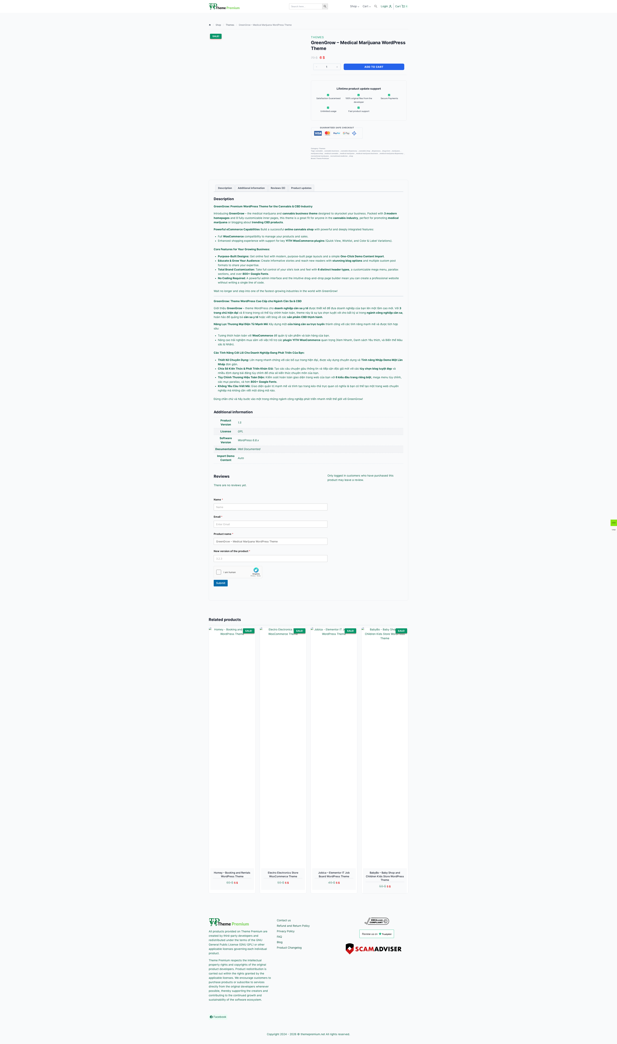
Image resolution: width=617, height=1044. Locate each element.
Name (218, 499)
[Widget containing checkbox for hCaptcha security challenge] (238, 572)
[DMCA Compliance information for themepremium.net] (376, 921)
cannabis (319, 151)
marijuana (396, 151)
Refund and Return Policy (293, 925)
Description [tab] (225, 188)
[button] (376, 6)
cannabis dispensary (349, 151)
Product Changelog (289, 947)
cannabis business (331, 151)
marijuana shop (317, 153)
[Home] (210, 24)
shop (351, 156)
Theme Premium (322, 158)
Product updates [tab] (301, 188)
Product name (223, 533)
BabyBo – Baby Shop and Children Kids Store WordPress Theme (385, 876)
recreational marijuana (320, 156)
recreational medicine (339, 156)
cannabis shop (364, 151)
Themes (317, 37)
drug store (386, 151)
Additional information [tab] (251, 188)
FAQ (279, 936)
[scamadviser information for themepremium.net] (376, 949)
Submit (220, 583)
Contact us (284, 920)
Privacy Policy (286, 931)
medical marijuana (347, 153)
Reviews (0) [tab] (278, 188)
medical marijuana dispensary (391, 153)
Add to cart (374, 66)
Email (218, 516)
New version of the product (232, 551)
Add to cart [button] (228, 891)
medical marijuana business (367, 153)
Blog (279, 942)
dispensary (376, 151)
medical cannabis (331, 153)
